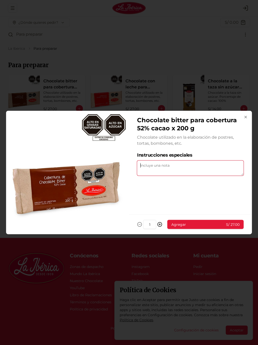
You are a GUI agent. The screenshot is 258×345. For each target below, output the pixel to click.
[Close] (246, 117)
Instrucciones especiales (164, 155)
